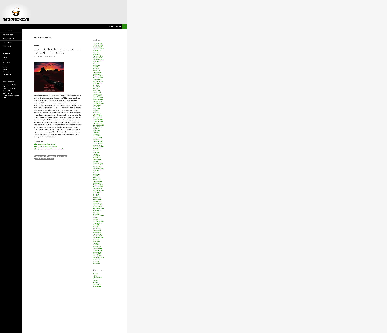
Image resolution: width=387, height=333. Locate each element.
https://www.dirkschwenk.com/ (45, 144)
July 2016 (96, 172)
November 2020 (98, 78)
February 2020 (97, 94)
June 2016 (96, 174)
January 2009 (97, 252)
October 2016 (97, 167)
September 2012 (98, 216)
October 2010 (97, 236)
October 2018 (97, 123)
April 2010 (96, 245)
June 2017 (96, 152)
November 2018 (98, 121)
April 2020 (96, 90)
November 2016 (98, 165)
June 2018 (96, 130)
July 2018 (96, 128)
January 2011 (97, 232)
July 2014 (96, 212)
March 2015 (97, 197)
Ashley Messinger (8, 34)
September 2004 (98, 257)
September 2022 (98, 49)
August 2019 (97, 105)
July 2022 (96, 52)
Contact (118, 26)
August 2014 (97, 210)
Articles (95, 273)
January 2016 (97, 183)
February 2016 (97, 181)
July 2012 (96, 217)
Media (95, 275)
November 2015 (98, 187)
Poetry (95, 280)
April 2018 (96, 134)
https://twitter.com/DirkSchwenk (45, 146)
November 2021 (98, 56)
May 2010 (96, 243)
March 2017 (97, 158)
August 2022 (97, 50)
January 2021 (97, 74)
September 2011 (98, 221)
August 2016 (97, 170)
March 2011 (97, 228)
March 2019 (97, 114)
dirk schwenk (62, 156)
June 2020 (96, 87)
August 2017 (97, 148)
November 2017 (98, 143)
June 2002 (96, 263)
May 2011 (96, 227)
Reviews (36, 45)
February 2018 (97, 138)
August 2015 (97, 192)
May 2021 (96, 67)
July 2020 (96, 85)
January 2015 (97, 201)
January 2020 (97, 96)
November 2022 (98, 45)
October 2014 (97, 207)
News (95, 279)
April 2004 (96, 259)
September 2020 (98, 81)
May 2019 (96, 110)
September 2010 (98, 237)
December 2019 (98, 98)
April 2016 (96, 178)
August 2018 (97, 127)
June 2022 (96, 54)
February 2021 (97, 72)
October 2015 (97, 188)
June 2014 (96, 214)
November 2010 (98, 234)
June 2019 (96, 108)
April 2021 (96, 69)
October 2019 (97, 101)
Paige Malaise (7, 46)
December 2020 (98, 76)
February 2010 (97, 248)
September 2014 (98, 208)
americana (52, 156)
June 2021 (96, 65)
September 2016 (98, 168)
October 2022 (97, 47)
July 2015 (96, 194)
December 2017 (98, 141)
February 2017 (97, 159)
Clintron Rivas (7, 42)
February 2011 (97, 230)
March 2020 (97, 92)
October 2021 (97, 58)
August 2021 (97, 61)
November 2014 (98, 205)
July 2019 (96, 107)
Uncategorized (97, 286)
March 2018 (97, 136)
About (111, 26)
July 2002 (96, 261)
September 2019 (98, 103)
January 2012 (97, 219)
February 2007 (97, 256)
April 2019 (96, 112)
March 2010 (97, 247)
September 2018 (98, 125)
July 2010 (96, 239)
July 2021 (96, 63)
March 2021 (97, 70)
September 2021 (98, 59)
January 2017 (97, 161)
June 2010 (96, 241)
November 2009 (98, 250)
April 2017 (96, 156)
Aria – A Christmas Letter (10, 92)
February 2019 (97, 116)
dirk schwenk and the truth (44, 158)
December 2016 (98, 163)
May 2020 (96, 89)
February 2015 (97, 199)
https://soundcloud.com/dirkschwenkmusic (49, 149)
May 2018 (96, 132)
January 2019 (97, 118)
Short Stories (97, 284)
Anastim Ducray (50, 56)
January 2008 (97, 254)
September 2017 (98, 147)
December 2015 (98, 185)
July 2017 (96, 150)
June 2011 (96, 225)
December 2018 (98, 119)
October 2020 (97, 79)
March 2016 (97, 179)
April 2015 (96, 196)
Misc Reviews (97, 277)
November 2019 (98, 99)
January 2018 (97, 139)
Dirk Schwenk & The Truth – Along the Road (57, 51)
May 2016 (96, 176)
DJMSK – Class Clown (9, 94)
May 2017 (96, 154)
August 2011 (97, 223)
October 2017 (97, 145)
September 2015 (98, 190)
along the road (41, 156)
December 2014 (98, 203)
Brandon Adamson (8, 38)
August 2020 (97, 83)
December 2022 (98, 43)
